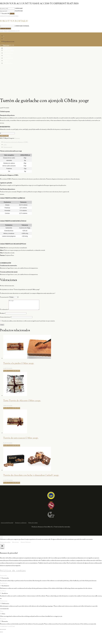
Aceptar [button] (23, 542)
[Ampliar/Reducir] (0, 629)
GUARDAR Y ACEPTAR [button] (7, 627)
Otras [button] (1, 611)
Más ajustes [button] (15, 542)
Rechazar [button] (28, 542)
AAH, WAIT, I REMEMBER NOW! (10, 31)
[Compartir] (3, 629)
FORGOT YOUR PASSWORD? (9, 16)
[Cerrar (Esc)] (5, 629)
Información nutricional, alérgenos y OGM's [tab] (15, 142)
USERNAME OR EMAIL (22, 26)
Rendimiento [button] (3, 583)
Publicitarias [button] (3, 601)
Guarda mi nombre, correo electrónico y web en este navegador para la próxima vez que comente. (28, 321)
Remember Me (6, 14)
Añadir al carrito (4, 135)
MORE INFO (16, 371)
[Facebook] (3, 35)
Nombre (2, 313)
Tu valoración (4, 309)
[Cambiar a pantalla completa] (2, 629)
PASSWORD (19, 11)
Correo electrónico (5, 317)
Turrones (17, 138)
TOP (1, 537)
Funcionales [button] (3, 576)
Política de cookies (5, 542)
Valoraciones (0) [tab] (7, 147)
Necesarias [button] (3, 619)
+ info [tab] (5, 145)
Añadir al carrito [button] (8, 371)
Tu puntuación (4, 297)
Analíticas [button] (3, 591)
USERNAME (19, 8)
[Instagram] (3, 38)
